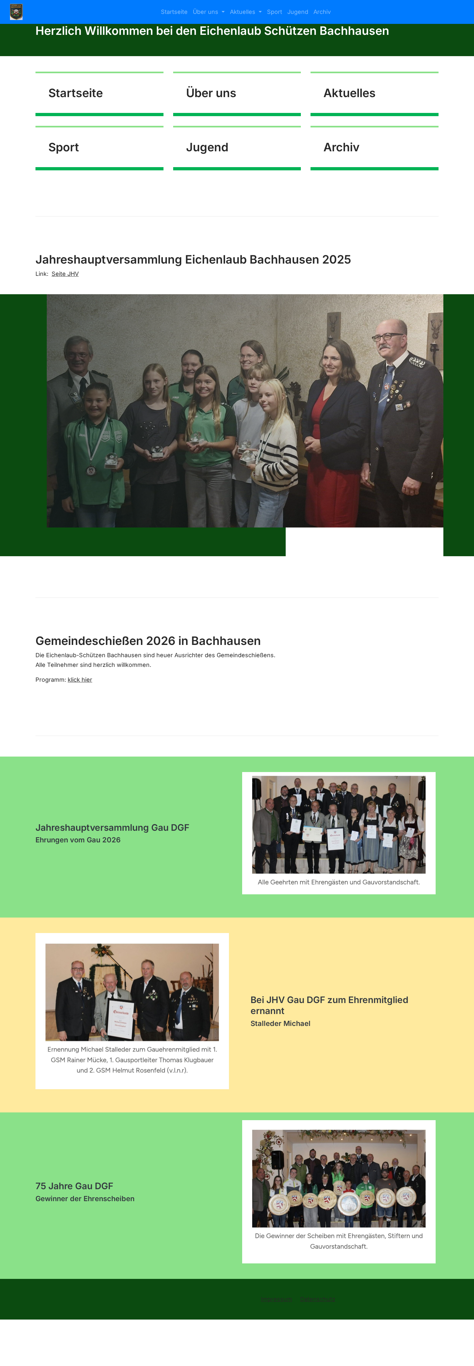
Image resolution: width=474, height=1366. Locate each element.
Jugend (297, 11)
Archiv (322, 11)
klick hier (80, 679)
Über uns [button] (206, 11)
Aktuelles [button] (243, 11)
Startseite (174, 11)
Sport (274, 11)
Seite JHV (65, 273)
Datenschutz (317, 1299)
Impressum (276, 1299)
